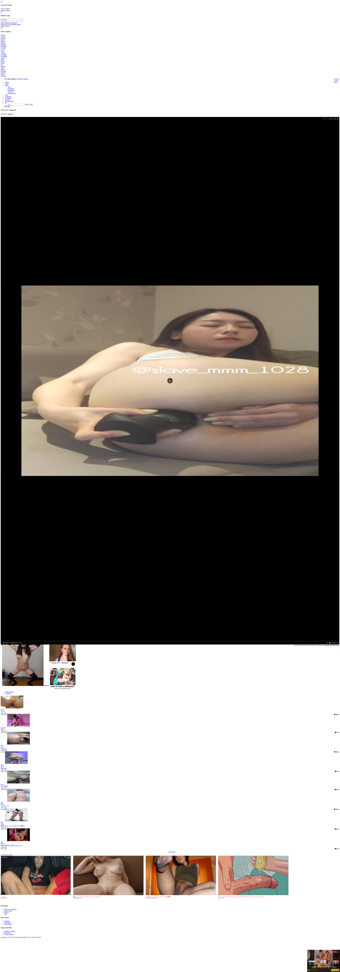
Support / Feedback (9, 931)
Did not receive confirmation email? (11, 24)
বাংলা (2, 64)
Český (2, 63)
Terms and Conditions (10, 909)
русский (3, 48)
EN (5, 79)
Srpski (2, 74)
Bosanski (3, 71)
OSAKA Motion (5, 10)
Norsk (2, 61)
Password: (3, 21)
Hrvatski (3, 72)
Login (2, 26)
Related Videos (9, 692)
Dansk (2, 60)
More (336, 82)
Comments (8, 693)
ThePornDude (12, 93)
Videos (7, 82)
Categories (11, 88)
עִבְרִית (2, 51)
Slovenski (3, 76)
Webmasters (7, 922)
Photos (7, 83)
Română (3, 66)
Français (3, 36)
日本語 (3, 53)
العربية (3, 49)
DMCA (6, 912)
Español (3, 41)
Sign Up (7, 26)
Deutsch (3, 38)
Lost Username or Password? (9, 23)
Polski (2, 68)
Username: (4, 19)
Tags (9, 87)
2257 (5, 914)
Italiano (3, 43)
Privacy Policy (8, 911)
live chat (10, 91)
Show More (171, 852)
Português (3, 44)
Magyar (3, 69)
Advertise (7, 921)
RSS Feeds (7, 932)
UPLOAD (7, 106)
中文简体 (3, 54)
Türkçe (3, 58)
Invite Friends (8, 924)
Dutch (2, 40)
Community (11, 90)
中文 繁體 (4, 56)
